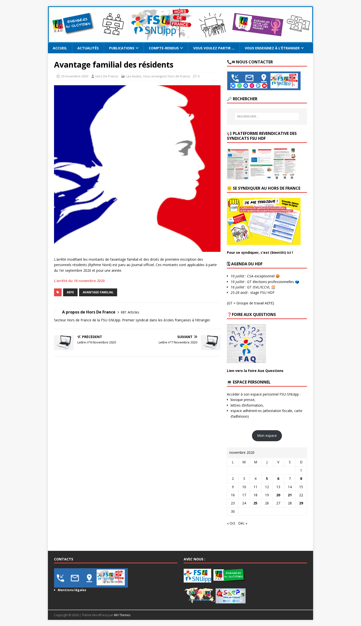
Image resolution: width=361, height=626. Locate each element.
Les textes (133, 76)
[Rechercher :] (267, 116)
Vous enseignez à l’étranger (272, 48)
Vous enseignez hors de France (166, 76)
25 (255, 503)
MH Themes (122, 615)
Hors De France (106, 76)
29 (301, 503)
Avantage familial (98, 292)
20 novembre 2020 (74, 76)
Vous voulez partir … (214, 48)
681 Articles (130, 312)
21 (290, 495)
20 (278, 495)
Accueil (60, 48)
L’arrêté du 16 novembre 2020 (79, 280)
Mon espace (267, 435)
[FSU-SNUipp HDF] (180, 40)
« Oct (231, 523)
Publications (121, 48)
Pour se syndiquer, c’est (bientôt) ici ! (260, 252)
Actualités (88, 48)
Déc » (242, 523)
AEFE (70, 292)
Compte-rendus (164, 48)
